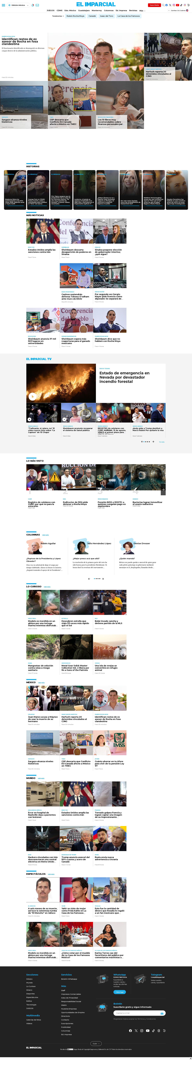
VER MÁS (45, 535)
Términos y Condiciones (146, 1019)
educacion (32, 336)
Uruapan (31, 714)
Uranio (135, 499)
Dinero (29, 990)
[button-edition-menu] (169, 10)
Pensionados (103, 499)
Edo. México (70, 10)
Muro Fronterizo (68, 292)
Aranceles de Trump (69, 855)
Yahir (63, 906)
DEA (64, 499)
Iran (29, 855)
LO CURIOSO (33, 586)
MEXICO (31, 682)
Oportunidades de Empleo (73, 1012)
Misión (64, 1005)
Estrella (65, 618)
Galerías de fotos (33, 1020)
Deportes (30, 994)
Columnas (109, 10)
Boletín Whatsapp (69, 979)
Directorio (65, 1016)
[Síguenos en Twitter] (170, 4)
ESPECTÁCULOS (35, 874)
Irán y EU (31, 247)
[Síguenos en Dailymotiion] (164, 1030)
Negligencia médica (35, 810)
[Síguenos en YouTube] (177, 4)
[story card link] (96, 57)
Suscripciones (67, 1023)
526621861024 (120, 977)
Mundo (29, 983)
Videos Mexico (33, 426)
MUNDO (30, 778)
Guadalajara (84, 10)
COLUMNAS (33, 534)
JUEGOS (50, 10)
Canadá (92, 16)
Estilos (29, 1001)
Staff (63, 990)
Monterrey (97, 10)
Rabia (30, 663)
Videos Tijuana (104, 368)
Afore (97, 759)
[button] (163, 489)
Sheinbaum (65, 247)
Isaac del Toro (106, 16)
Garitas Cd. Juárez (178, 10)
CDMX (59, 10)
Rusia (97, 855)
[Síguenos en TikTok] (181, 4)
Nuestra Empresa (69, 1009)
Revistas (133, 10)
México (29, 979)
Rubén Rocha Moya (75, 16)
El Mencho (31, 906)
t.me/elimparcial (157, 977)
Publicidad (66, 1027)
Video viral (32, 618)
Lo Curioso (31, 986)
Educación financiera (105, 117)
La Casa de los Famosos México (106, 950)
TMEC (51, 117)
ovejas (97, 663)
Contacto (65, 1020)
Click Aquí (119, 992)
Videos (29, 1023)
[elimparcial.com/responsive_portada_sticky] (190, 1058)
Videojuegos (66, 663)
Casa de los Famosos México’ (72, 950)
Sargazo (5, 117)
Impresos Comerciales (71, 994)
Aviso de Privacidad (69, 998)
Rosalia (97, 906)
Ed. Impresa (121, 10)
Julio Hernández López (99, 543)
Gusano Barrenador (69, 336)
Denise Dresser (142, 543)
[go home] (34, 1047)
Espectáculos (32, 997)
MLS (96, 618)
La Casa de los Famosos (129, 16)
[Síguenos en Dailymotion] (188, 4)
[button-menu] (3, 5)
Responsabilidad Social (71, 1001)
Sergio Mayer (99, 292)
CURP (30, 499)
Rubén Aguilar (48, 543)
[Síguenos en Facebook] (166, 4)
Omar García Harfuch (153, 69)
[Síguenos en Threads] (185, 4)
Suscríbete (154, 5)
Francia (97, 810)
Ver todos (162, 442)
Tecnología (31, 1005)
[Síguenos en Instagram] (174, 4)
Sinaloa (97, 247)
